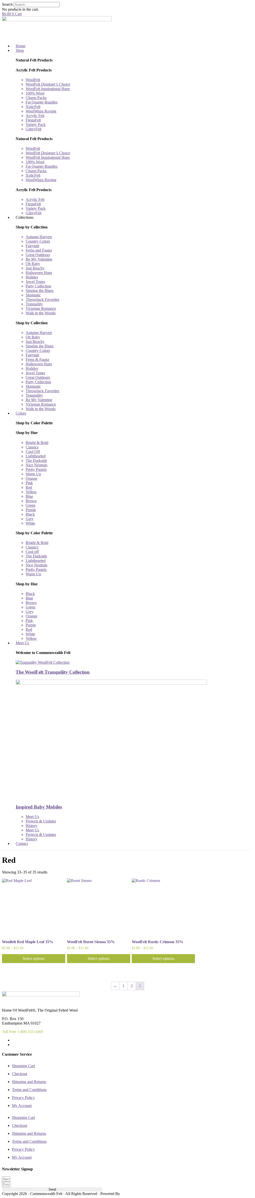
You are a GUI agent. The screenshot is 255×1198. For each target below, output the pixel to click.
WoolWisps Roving (41, 111)
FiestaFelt (33, 120)
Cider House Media (132, 1194)
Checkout (19, 1074)
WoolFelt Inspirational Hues (48, 89)
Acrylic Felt (35, 115)
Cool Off (33, 451)
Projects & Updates (41, 821)
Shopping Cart (23, 1066)
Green (30, 505)
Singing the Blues (40, 290)
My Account (22, 1105)
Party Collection (38, 286)
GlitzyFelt (33, 129)
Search (7, 4)
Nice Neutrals (36, 465)
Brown (31, 501)
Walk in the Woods (41, 313)
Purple (31, 510)
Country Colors (38, 241)
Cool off (32, 551)
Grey (30, 519)
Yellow (31, 492)
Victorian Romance (41, 308)
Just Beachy (35, 268)
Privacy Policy (23, 1097)
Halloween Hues (39, 273)
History (31, 825)
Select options (34, 958)
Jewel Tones (35, 281)
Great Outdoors (38, 255)
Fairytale (32, 246)
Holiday (32, 277)
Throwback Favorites (42, 299)
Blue (29, 496)
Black (30, 514)
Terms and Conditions (29, 1090)
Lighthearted (36, 456)
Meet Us (32, 817)
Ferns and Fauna (39, 250)
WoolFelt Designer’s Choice (48, 84)
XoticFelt (33, 107)
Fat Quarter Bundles (42, 102)
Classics (32, 447)
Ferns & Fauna (37, 359)
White (30, 523)
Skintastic (33, 295)
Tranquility (34, 304)
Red (29, 487)
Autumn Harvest (39, 237)
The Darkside (36, 460)
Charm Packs (36, 98)
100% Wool (35, 93)
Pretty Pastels (36, 469)
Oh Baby (33, 264)
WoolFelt (33, 80)
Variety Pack (36, 124)
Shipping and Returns (29, 1082)
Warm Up (33, 474)
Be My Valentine (39, 259)
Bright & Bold (37, 442)
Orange (31, 478)
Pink (29, 483)
